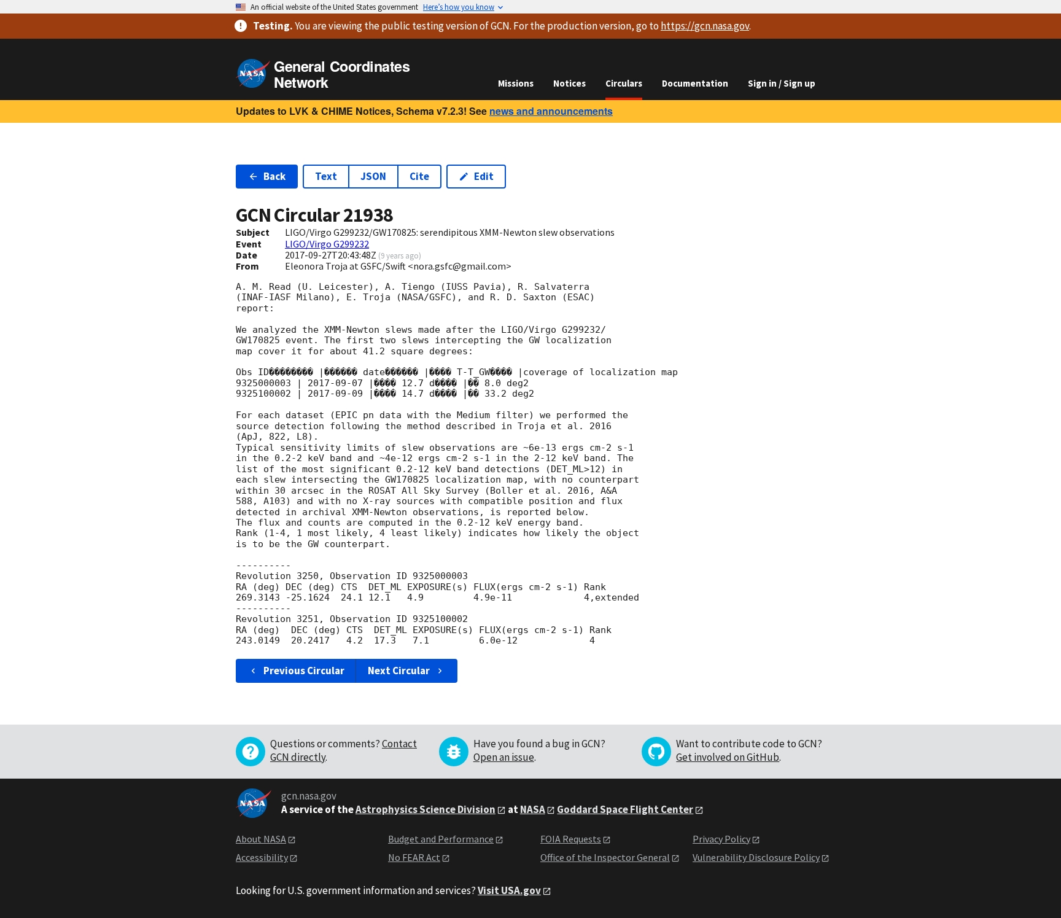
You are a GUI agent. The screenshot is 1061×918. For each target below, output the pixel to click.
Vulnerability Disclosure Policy (756, 857)
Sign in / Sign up (781, 83)
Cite (419, 176)
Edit (484, 176)
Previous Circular (303, 670)
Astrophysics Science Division (426, 809)
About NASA (261, 839)
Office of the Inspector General (605, 857)
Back (274, 176)
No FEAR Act (414, 857)
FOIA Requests (570, 839)
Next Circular (399, 670)
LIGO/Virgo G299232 (327, 244)
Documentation (695, 83)
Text (326, 176)
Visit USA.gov (509, 890)
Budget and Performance (441, 839)
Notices (569, 83)
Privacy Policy (721, 839)
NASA (532, 809)
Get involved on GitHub (727, 757)
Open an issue (503, 757)
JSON (373, 176)
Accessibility (262, 857)
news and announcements (551, 111)
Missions (516, 83)
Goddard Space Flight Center (625, 809)
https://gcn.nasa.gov (705, 26)
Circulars (623, 83)
